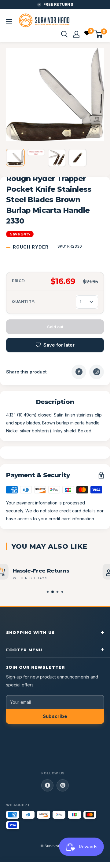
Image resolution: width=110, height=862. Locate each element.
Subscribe (55, 716)
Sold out (55, 326)
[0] (87, 34)
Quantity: (23, 301)
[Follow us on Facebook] (47, 785)
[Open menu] (9, 21)
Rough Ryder (31, 246)
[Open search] (64, 34)
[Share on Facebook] (79, 372)
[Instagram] (96, 372)
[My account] (76, 34)
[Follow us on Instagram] (63, 785)
